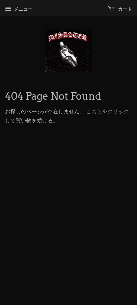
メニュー (23, 9)
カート (124, 9)
